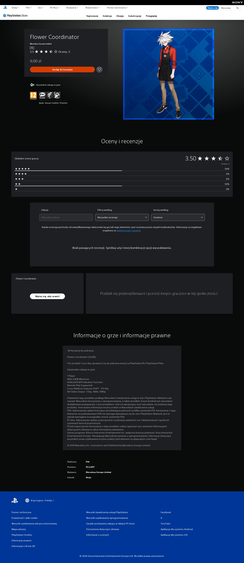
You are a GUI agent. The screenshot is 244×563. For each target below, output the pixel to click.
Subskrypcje (134, 16)
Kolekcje (107, 16)
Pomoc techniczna (116, 7)
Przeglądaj (151, 16)
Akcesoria (71, 7)
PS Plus (53, 7)
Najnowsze (92, 16)
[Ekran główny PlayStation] (5, 8)
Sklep (14, 7)
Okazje (120, 16)
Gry (40, 7)
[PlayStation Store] (16, 15)
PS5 (28, 7)
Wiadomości (91, 7)
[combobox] (66, 217)
